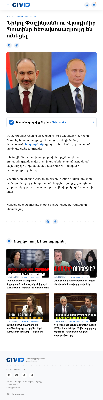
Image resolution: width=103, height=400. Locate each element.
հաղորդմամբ (34, 144)
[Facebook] (9, 375)
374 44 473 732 (12, 384)
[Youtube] (16, 375)
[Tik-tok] (24, 375)
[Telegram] (31, 375)
